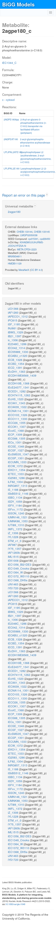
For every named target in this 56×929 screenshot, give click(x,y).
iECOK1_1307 (17, 427)
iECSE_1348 (16, 446)
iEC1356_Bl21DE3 (20, 564)
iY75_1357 (15, 549)
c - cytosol (8, 100)
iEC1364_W (16, 572)
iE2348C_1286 (17, 344)
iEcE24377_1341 (19, 387)
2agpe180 (14, 212)
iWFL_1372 (15, 529)
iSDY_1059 (15, 501)
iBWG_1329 (16, 332)
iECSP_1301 (16, 458)
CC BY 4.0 (36, 270)
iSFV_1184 (15, 505)
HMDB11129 (14, 263)
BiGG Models (18, 4)
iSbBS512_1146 (18, 493)
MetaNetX (24, 270)
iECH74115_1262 (19, 395)
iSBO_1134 (15, 497)
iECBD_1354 (16, 364)
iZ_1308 (13, 533)
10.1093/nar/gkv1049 (15, 904)
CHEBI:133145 (42, 231)
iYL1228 (13, 537)
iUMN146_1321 (18, 517)
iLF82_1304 (16, 482)
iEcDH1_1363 (17, 371)
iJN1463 (13, 584)
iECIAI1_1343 (17, 403)
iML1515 (13, 557)
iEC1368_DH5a (18, 580)
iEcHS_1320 (16, 399)
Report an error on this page (24, 195)
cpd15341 (33, 239)
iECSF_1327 (16, 450)
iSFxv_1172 (16, 509)
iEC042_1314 (17, 348)
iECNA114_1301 (19, 411)
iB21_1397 (15, 336)
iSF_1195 (14, 324)
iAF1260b (14, 552)
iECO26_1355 (17, 423)
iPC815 (13, 320)
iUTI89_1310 (16, 525)
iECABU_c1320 (18, 356)
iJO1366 (13, 308)
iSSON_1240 (16, 513)
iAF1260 (13, 312)
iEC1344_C (9, 63)
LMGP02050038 (28, 235)
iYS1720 (13, 588)
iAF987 (13, 545)
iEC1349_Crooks (19, 568)
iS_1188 (13, 489)
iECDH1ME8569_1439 (22, 375)
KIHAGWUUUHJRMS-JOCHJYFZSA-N (26, 243)
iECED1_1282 (17, 391)
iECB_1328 (15, 360)
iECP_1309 (15, 434)
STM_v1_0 (15, 541)
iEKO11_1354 (17, 470)
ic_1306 (13, 340)
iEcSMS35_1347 (19, 454)
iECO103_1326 (18, 415)
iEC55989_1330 (18, 352)
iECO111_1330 (18, 419)
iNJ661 (12, 328)
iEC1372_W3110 (19, 576)
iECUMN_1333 (17, 462)
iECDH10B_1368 (19, 383)
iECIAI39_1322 (17, 407)
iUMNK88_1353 (18, 521)
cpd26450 (45, 239)
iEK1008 (13, 560)
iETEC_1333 (16, 474)
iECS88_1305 (17, 438)
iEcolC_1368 (16, 430)
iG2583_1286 (17, 478)
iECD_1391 (15, 367)
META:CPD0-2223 (26, 249)
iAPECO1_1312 (18, 316)
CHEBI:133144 (24, 231)
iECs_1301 (15, 442)
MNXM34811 (15, 256)
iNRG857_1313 (18, 486)
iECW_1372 (16, 466)
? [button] (46, 194)
